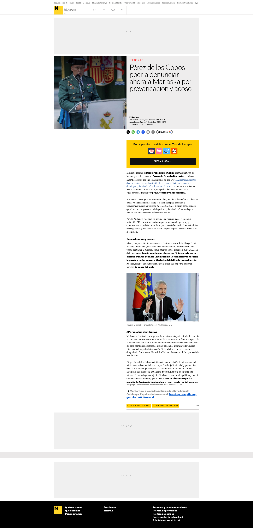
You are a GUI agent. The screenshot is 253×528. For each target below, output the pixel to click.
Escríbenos (110, 507)
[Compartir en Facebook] (143, 132)
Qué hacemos (72, 511)
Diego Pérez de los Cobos (138, 406)
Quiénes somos (73, 507)
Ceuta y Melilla (115, 3)
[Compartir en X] (128, 132)
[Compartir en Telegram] (138, 132)
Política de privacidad (165, 511)
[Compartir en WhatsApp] (133, 132)
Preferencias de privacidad (168, 517)
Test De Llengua (83, 3)
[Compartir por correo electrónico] (148, 132)
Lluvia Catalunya (99, 3)
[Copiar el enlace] (153, 132)
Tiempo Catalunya (185, 3)
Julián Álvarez (153, 3)
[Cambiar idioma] (112, 10)
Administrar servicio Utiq (167, 520)
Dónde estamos (73, 514)
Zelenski (141, 3)
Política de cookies (163, 514)
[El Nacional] (58, 10)
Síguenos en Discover (64, 3)
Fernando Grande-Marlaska (165, 406)
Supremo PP (129, 3)
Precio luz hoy (168, 3)
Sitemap (108, 511)
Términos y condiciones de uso (170, 507)
